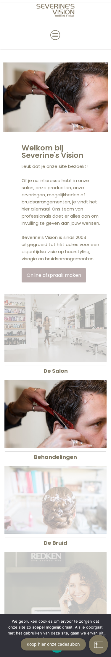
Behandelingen (55, 457)
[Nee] (104, 635)
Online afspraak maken (54, 275)
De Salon (56, 371)
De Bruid (55, 543)
